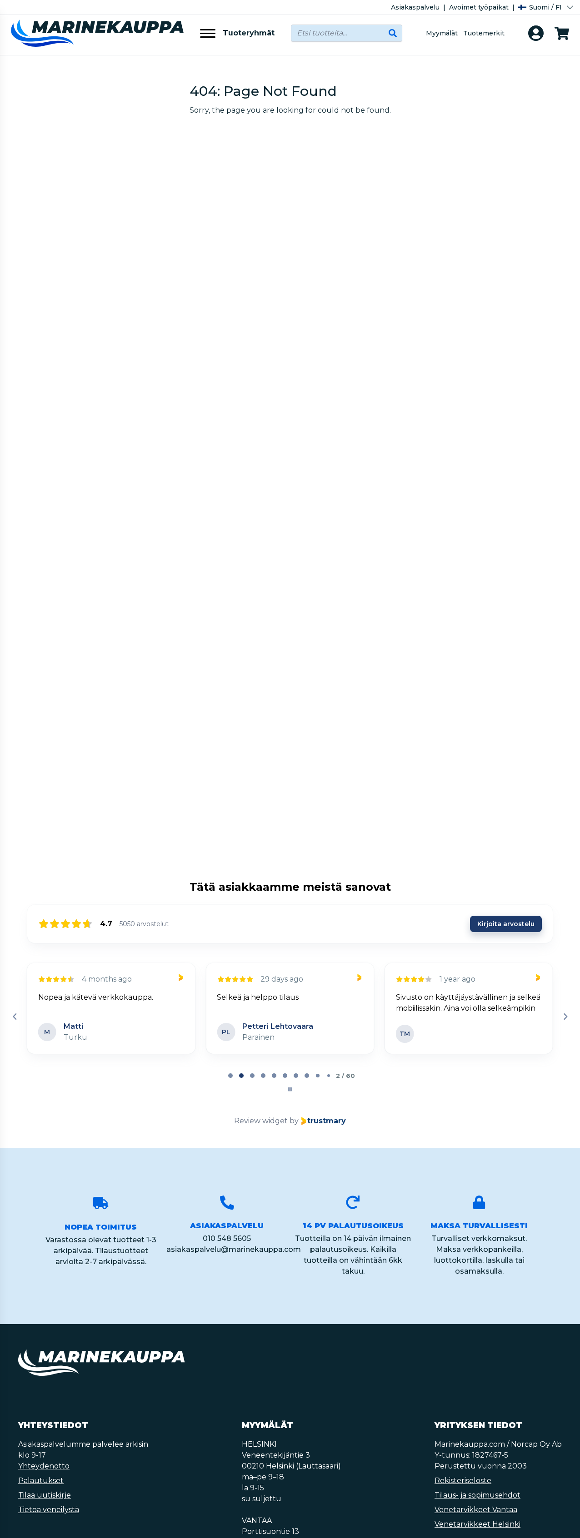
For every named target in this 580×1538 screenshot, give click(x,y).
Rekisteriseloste (463, 1480)
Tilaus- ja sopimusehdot (477, 1495)
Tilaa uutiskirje (44, 1495)
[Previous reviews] (14, 1016)
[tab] (230, 1075)
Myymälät (442, 33)
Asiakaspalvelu (415, 7)
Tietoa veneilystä (48, 1509)
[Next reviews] (565, 1016)
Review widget (261, 1120)
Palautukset (41, 1480)
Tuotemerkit (484, 33)
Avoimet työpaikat (479, 7)
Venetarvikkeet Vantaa (476, 1509)
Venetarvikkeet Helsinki (477, 1524)
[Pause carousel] (290, 1089)
